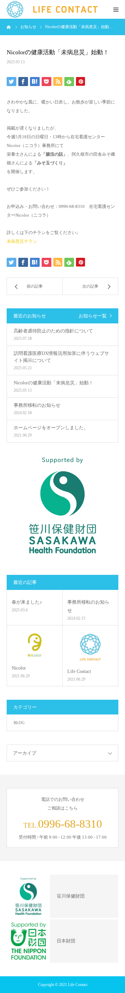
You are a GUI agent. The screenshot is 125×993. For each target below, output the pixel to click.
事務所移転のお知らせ (88, 606)
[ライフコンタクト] (52, 9)
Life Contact (79, 671)
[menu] (115, 9)
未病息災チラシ (22, 241)
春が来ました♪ (27, 602)
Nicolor (19, 668)
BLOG (19, 722)
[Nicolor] (35, 645)
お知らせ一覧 (93, 315)
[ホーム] (9, 27)
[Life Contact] (90, 647)
